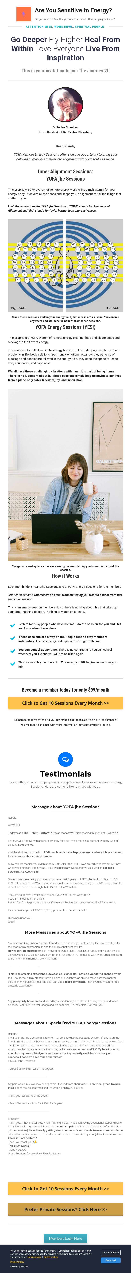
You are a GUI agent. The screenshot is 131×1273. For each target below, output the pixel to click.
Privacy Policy (17, 1262)
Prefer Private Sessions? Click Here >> (65, 1209)
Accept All (111, 1260)
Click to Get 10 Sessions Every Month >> (65, 703)
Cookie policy (34, 1257)
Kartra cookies (51, 1257)
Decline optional (111, 1252)
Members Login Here (65, 1238)
